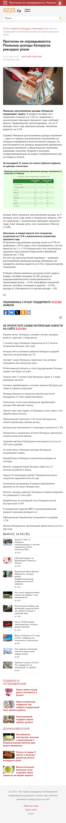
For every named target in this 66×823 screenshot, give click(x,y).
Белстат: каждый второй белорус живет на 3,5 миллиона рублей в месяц (28, 468)
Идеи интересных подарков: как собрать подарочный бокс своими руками (21, 706)
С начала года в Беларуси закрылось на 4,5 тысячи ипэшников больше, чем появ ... (30, 345)
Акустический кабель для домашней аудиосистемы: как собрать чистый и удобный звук (27, 610)
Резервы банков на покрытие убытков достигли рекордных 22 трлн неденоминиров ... (29, 395)
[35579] (9, 692)
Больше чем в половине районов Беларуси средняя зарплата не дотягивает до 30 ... (31, 353)
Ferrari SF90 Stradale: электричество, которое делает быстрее (26, 624)
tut (4, 294)
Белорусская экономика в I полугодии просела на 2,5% (33, 427)
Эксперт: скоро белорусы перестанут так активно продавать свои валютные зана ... (29, 362)
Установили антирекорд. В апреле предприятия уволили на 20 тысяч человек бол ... (28, 485)
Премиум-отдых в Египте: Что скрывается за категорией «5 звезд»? (27, 665)
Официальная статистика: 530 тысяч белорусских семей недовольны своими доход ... (29, 421)
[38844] (9, 737)
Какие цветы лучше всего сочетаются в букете (26, 692)
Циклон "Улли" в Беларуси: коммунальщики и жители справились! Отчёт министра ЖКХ (27, 544)
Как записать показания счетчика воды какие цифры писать (26, 651)
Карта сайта (31, 810)
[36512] (9, 770)
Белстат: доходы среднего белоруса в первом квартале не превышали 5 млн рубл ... (33, 494)
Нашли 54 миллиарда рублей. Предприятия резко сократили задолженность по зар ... (30, 477)
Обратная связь (31, 806)
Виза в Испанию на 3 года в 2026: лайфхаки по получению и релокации (27, 638)
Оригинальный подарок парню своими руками (24, 719)
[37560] (9, 755)
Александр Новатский (31, 57)
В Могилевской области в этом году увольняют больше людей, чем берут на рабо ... (32, 370)
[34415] (9, 719)
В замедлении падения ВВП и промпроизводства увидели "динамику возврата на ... (29, 511)
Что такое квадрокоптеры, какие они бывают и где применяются (27, 595)
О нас (31, 813)
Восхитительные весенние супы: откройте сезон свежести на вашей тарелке (18, 771)
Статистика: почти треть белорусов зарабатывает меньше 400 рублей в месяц (29, 404)
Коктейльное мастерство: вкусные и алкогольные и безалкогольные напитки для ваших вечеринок (21, 740)
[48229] (9, 704)
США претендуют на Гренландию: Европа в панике (25, 560)
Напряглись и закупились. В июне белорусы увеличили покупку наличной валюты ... (32, 435)
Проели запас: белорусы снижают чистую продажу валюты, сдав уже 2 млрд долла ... (30, 336)
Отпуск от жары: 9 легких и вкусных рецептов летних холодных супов (19, 756)
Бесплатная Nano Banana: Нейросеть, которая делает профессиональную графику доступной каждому (27, 577)
